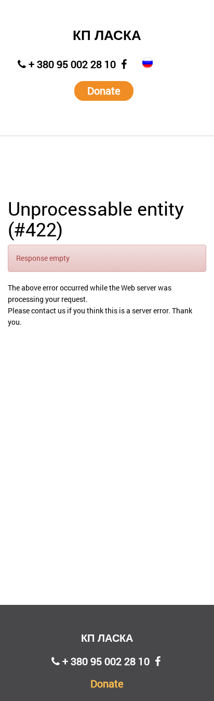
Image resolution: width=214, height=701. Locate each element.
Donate (104, 90)
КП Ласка (107, 35)
